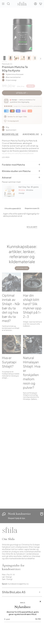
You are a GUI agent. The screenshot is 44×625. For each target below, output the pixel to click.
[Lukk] (40, 601)
